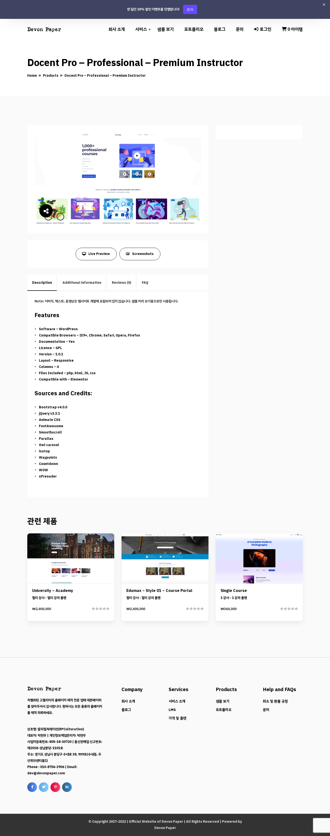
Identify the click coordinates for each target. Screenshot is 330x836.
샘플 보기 (165, 29)
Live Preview (99, 253)
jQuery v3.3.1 (49, 413)
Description (42, 282)
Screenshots (143, 253)
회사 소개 (116, 29)
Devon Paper (172, 821)
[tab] (42, 283)
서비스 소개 (177, 701)
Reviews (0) (121, 282)
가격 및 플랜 (177, 718)
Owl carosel (49, 445)
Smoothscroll (50, 432)
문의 (190, 9)
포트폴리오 (193, 29)
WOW (43, 470)
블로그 (219, 29)
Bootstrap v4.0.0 (53, 407)
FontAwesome (51, 426)
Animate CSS (49, 419)
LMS (172, 709)
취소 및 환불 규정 (275, 701)
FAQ (145, 282)
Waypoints (48, 457)
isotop (44, 451)
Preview (74, 560)
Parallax (46, 438)
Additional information (82, 282)
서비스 (141, 29)
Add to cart (70, 593)
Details (74, 577)
